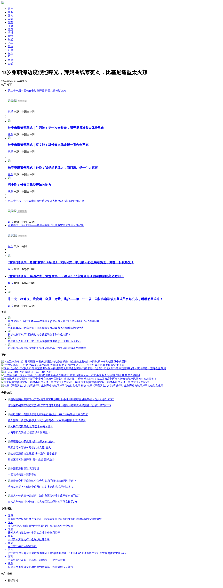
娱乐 (10, 111)
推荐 (10, 8)
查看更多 (22, 101)
